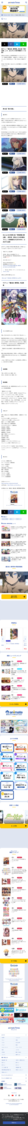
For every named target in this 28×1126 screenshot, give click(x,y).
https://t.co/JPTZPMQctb (8, 265)
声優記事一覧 (18, 1067)
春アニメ (3, 1062)
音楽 (2, 1049)
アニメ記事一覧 (5, 1067)
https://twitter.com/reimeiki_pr (14, 485)
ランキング (18, 1037)
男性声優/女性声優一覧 (6, 1069)
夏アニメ (17, 1062)
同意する (14, 1122)
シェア (13, 83)
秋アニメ (3, 1065)
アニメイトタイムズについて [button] (7, 1075)
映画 (16, 1044)
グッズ (3, 1044)
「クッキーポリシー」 (7, 1119)
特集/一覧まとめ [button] (4, 1057)
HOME (3, 1037)
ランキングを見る (14, 704)
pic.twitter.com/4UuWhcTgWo (9, 267)
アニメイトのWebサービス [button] (6, 1078)
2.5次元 (3, 1052)
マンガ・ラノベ (5, 1047)
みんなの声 (18, 1042)
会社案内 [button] (3, 1081)
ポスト (6, 83)
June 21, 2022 (6, 271)
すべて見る (14, 961)
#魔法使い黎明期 (17, 265)
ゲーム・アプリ (19, 1047)
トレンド (3, 1054)
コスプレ (17, 1049)
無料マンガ (18, 1054)
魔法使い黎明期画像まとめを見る (14, 597)
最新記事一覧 (4, 1060)
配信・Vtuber (18, 1052)
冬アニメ (17, 1065)
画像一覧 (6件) (22, 83)
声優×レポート (4, 1072)
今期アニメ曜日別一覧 (20, 1060)
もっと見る (14, 825)
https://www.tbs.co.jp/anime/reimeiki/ (9, 483)
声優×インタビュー (19, 1069)
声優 (16, 1040)
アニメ (3, 1040)
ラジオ (3, 1042)
